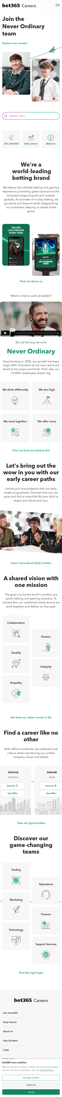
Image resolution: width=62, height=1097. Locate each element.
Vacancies (12, 785)
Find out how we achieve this (31, 450)
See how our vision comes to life (31, 717)
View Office (13, 793)
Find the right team (31, 973)
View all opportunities (31, 823)
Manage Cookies (31, 1077)
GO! (6, 115)
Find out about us (31, 281)
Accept (31, 1092)
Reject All (31, 1085)
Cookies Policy (47, 1070)
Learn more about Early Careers (31, 563)
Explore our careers (14, 43)
